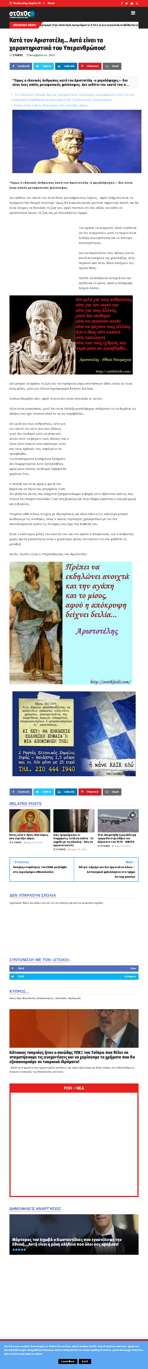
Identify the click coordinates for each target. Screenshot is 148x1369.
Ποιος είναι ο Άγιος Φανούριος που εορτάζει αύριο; (51, 105)
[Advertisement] (44, 262)
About (51, 3)
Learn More (67, 1361)
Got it (85, 1361)
